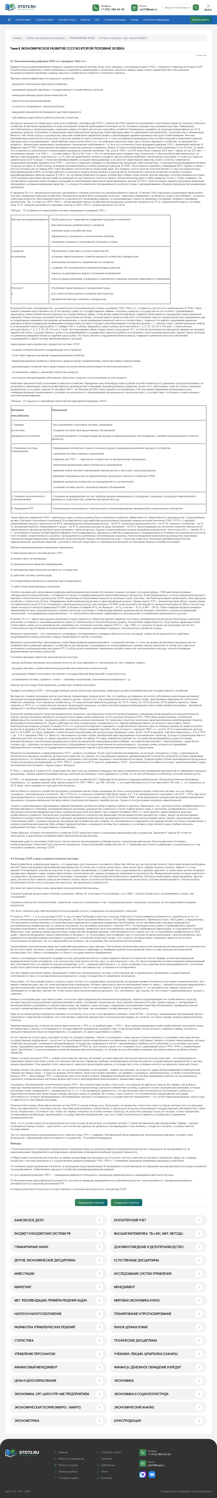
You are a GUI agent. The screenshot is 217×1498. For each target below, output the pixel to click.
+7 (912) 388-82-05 (112, 9)
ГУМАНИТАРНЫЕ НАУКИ (82, 38)
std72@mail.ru (148, 9)
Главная (17, 38)
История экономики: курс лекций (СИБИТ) (123, 38)
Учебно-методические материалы (45, 38)
